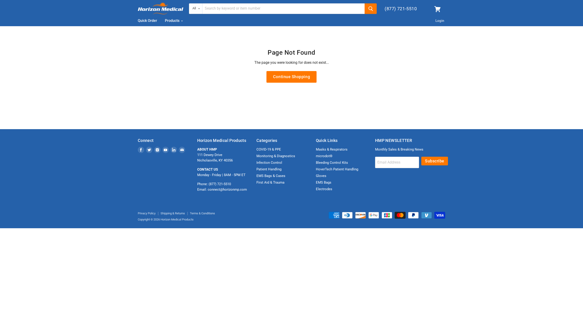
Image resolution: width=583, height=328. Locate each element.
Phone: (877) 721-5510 (214, 184)
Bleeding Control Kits (332, 163)
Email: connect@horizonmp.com (222, 189)
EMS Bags (323, 182)
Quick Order (147, 20)
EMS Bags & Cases (270, 176)
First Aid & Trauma (270, 182)
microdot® (324, 156)
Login (439, 21)
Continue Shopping (291, 76)
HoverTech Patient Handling (337, 169)
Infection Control (269, 163)
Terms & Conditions (202, 213)
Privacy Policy (147, 213)
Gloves (321, 176)
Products (172, 20)
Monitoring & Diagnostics (275, 156)
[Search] (371, 8)
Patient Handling (268, 169)
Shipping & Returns (173, 213)
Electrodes (324, 189)
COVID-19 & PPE (268, 149)
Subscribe (434, 161)
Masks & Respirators (332, 149)
